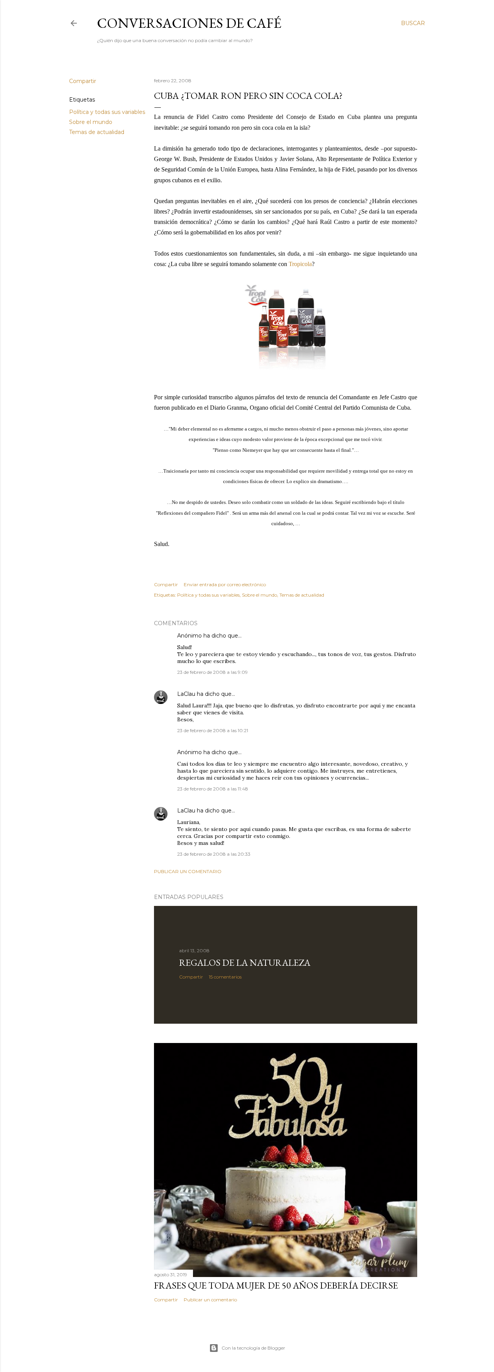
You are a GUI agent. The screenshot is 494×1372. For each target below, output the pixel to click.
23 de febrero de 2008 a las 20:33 (213, 854)
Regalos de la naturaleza (244, 962)
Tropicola (300, 264)
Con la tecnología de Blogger (253, 1348)
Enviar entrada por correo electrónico (225, 584)
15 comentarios (225, 977)
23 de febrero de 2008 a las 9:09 (212, 672)
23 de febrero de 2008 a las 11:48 (212, 789)
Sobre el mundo (90, 122)
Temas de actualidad (96, 132)
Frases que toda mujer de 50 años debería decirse (276, 1285)
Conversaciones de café (189, 23)
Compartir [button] (82, 81)
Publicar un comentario (188, 871)
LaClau (186, 693)
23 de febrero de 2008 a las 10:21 (212, 730)
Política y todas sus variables (107, 112)
